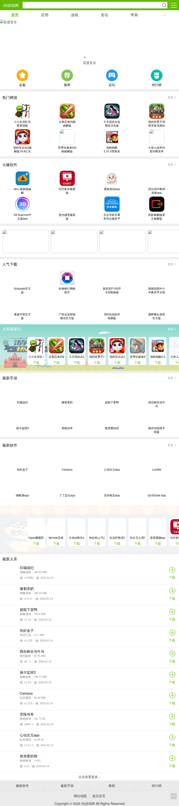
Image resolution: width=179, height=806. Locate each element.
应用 (44, 14)
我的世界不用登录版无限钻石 (156, 123)
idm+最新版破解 (22, 190)
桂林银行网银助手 (67, 290)
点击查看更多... (89, 776)
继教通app (22, 495)
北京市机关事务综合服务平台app (111, 216)
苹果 (134, 14)
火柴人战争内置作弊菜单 (156, 149)
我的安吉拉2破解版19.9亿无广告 (22, 149)
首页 (15, 14)
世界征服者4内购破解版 (67, 149)
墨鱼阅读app (112, 189)
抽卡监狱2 (22, 428)
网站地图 (80, 795)
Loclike (156, 469)
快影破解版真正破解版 (156, 216)
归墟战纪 (22, 402)
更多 (170, 97)
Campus (67, 469)
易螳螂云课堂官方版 (156, 316)
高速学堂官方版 (22, 316)
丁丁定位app (67, 495)
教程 (112, 785)
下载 (172, 577)
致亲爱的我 (112, 428)
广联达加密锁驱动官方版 (67, 316)
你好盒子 (22, 469)
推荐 (67, 84)
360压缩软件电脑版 (112, 316)
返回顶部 (174, 796)
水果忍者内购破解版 (67, 123)
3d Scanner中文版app (22, 216)
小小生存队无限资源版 (22, 123)
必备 (22, 84)
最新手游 (67, 785)
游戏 (74, 14)
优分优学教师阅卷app (156, 190)
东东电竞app (112, 495)
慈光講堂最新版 (67, 216)
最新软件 (22, 785)
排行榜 (157, 84)
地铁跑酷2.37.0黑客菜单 (112, 149)
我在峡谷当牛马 (156, 404)
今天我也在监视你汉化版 (111, 123)
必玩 (112, 84)
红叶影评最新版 (67, 190)
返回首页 (98, 795)
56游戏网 (11, 5)
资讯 (104, 14)
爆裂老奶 (67, 402)
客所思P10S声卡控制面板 (112, 290)
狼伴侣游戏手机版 (156, 430)
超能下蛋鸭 (112, 402)
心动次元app (112, 469)
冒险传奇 (67, 428)
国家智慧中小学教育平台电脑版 (156, 290)
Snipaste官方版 (22, 290)
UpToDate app (157, 495)
